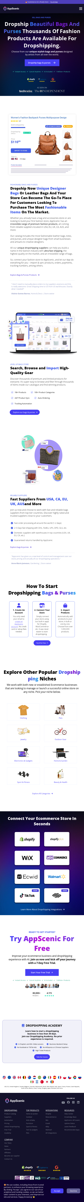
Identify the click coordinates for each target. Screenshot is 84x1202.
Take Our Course (42, 1057)
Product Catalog (10, 1114)
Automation (8, 1120)
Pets (27, 1133)
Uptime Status (69, 1123)
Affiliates (7, 1153)
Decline (73, 1191)
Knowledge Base (70, 1117)
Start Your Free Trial (40, 972)
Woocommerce (51, 1117)
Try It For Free (41, 643)
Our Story (7, 1143)
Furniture (29, 1123)
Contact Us (8, 1159)
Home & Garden (32, 1114)
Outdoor (29, 1117)
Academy (7, 1133)
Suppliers (7, 1117)
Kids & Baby (30, 1120)
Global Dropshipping (12, 1126)
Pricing (6, 1123)
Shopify (48, 1114)
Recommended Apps (72, 1130)
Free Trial (7, 1130)
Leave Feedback (70, 1126)
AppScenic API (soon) (72, 1120)
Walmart (49, 1130)
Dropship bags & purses (39, 62)
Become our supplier (12, 1156)
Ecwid (48, 1123)
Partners (7, 1149)
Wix (47, 1120)
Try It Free (54, 2)
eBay (47, 1126)
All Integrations (51, 1133)
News (6, 1146)
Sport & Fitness (31, 1126)
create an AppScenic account (17, 624)
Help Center (68, 1114)
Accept (57, 1191)
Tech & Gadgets (32, 1130)
